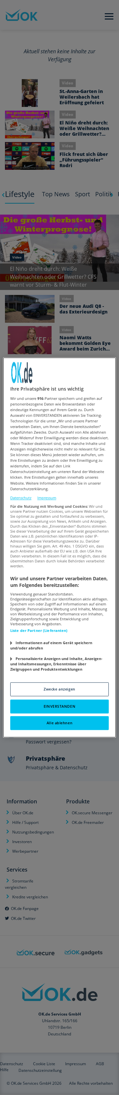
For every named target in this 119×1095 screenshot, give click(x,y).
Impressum (46, 497)
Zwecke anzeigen (59, 689)
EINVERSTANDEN (59, 706)
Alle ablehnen (59, 723)
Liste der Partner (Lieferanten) (39, 630)
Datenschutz (20, 497)
